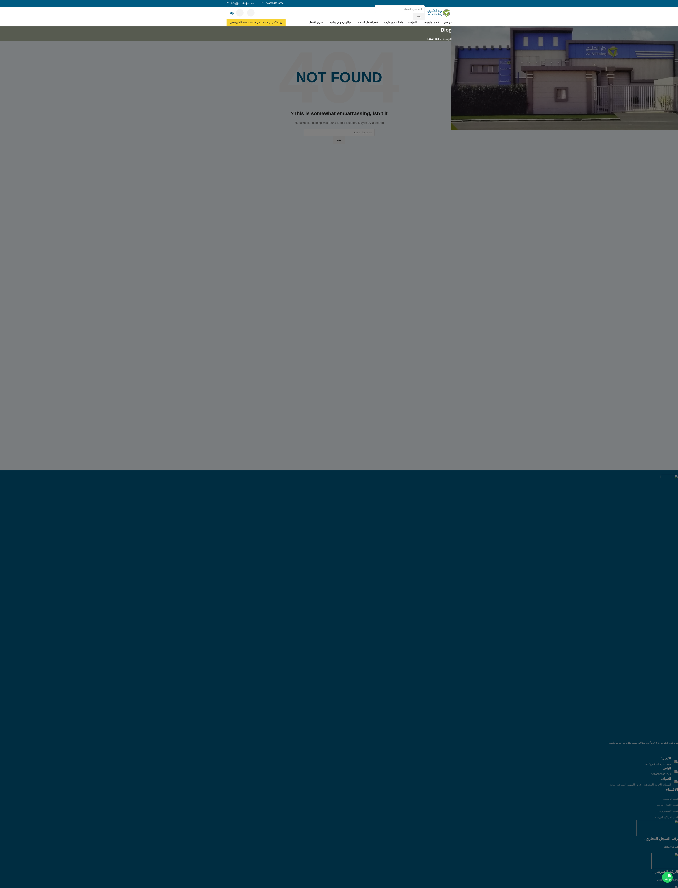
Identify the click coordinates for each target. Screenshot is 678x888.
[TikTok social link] (427, 3)
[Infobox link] (272, 3)
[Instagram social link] (440, 3)
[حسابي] (239, 12)
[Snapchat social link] (431, 3)
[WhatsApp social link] (436, 3)
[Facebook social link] (449, 3)
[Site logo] (438, 12)
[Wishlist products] (250, 12)
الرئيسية (447, 38)
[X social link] (445, 3)
